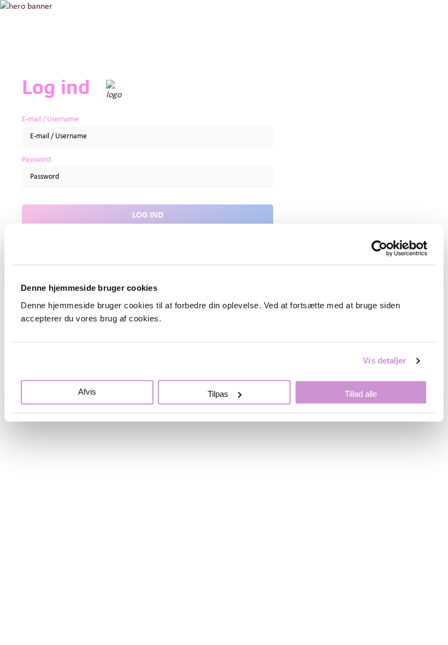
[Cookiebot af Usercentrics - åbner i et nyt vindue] (379, 248)
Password (36, 160)
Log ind (147, 215)
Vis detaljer (384, 360)
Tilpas (218, 393)
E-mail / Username (50, 120)
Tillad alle (361, 393)
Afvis (87, 391)
